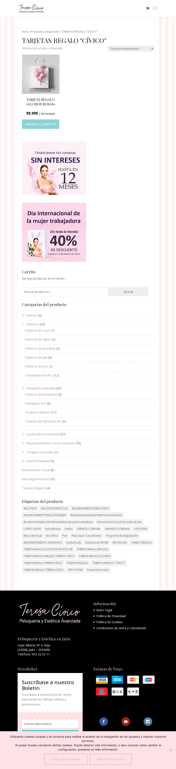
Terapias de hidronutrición (43, 421)
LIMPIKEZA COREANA (117, 529)
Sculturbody (73, 542)
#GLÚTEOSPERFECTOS (54, 508)
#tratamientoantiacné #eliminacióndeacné (96, 515)
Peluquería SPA (35, 403)
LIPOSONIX (140, 529)
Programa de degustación (122, 536)
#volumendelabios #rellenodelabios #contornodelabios (58, 522)
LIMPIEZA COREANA (88, 529)
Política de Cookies (109, 622)
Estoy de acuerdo (66, 759)
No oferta (52, 536)
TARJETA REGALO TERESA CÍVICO (43, 563)
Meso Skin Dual (33, 536)
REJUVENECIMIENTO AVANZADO (43, 542)
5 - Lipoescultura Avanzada (40, 434)
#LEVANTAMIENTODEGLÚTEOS (90, 508)
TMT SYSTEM (75, 570)
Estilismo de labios (38, 339)
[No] (170, 750)
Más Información (110, 759)
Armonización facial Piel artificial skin (119, 522)
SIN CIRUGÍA (119, 542)
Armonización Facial (36, 470)
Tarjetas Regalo (33, 488)
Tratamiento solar (98, 570)
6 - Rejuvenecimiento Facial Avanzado (48, 443)
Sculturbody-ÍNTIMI (96, 542)
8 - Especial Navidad (36, 461)
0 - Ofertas (29, 315)
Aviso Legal (104, 610)
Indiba (69, 529)
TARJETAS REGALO (77, 563)
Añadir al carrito (40, 124)
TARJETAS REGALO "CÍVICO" (109, 563)
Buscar (128, 292)
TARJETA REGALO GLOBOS (94, 556)
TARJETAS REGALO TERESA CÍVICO (44, 570)
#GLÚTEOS (30, 508)
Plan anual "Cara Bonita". (87, 536)
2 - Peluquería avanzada (38, 388)
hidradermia (53, 529)
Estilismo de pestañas (40, 348)
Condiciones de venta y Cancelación (121, 628)
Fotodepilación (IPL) (39, 375)
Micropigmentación (35, 479)
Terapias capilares (37, 412)
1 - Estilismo (30, 324)
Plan (64, 536)
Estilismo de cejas (37, 330)
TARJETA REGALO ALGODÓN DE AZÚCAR (48, 549)
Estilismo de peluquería (41, 394)
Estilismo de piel (36, 357)
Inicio (25, 32)
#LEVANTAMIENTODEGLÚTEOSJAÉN (45, 515)
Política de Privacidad (111, 616)
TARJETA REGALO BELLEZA (92, 549)
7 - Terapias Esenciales (38, 452)
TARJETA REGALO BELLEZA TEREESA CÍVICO (49, 556)
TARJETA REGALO (141, 542)
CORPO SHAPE (32, 529)
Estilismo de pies (36, 366)
